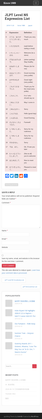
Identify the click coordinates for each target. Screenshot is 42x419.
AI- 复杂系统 (9, 384)
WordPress (34, 416)
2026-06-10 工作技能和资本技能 (17, 389)
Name (5, 230)
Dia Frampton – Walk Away (25, 324)
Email (4, 239)
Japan (30, 25)
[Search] (34, 366)
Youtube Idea (10, 394)
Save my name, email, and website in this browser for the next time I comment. (21, 259)
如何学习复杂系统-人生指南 (25, 301)
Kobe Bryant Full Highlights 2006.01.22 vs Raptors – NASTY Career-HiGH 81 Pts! (25, 313)
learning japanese (11, 185)
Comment (6, 203)
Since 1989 (10, 2)
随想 (7, 398)
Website (5, 247)
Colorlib (19, 416)
